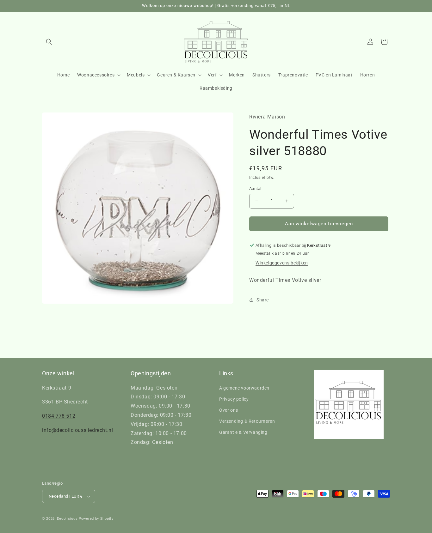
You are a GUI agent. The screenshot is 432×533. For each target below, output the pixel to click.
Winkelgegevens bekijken (282, 262)
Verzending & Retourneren (247, 421)
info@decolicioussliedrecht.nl (77, 430)
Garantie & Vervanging (243, 432)
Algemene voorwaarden (244, 388)
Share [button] (262, 299)
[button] (49, 42)
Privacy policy (234, 399)
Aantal (255, 188)
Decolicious (67, 519)
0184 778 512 (58, 416)
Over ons (228, 410)
